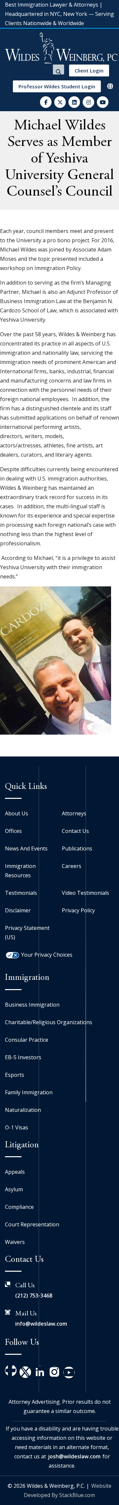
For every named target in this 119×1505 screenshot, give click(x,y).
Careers (71, 866)
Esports (14, 1074)
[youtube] (102, 102)
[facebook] (46, 102)
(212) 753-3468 (33, 1295)
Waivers (15, 1242)
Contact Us (75, 831)
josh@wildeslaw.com (74, 1456)
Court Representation (32, 1224)
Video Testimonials (85, 892)
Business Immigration (32, 1004)
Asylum (14, 1189)
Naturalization (23, 1110)
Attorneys (74, 813)
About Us (16, 813)
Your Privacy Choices (46, 954)
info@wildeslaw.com (41, 1323)
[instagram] (88, 102)
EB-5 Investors (23, 1057)
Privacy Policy (78, 910)
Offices (13, 831)
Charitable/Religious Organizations (48, 1022)
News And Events (26, 848)
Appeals (15, 1171)
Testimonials (21, 892)
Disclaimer (18, 910)
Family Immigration (29, 1092)
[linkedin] (74, 102)
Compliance (19, 1206)
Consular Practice (26, 1039)
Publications (77, 848)
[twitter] (60, 102)
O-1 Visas (16, 1127)
